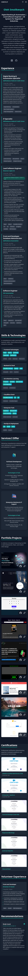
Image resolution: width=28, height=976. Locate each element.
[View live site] (24, 566)
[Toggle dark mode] (23, 2)
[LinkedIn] (12, 60)
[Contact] (26, 2)
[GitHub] (16, 60)
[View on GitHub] (20, 566)
